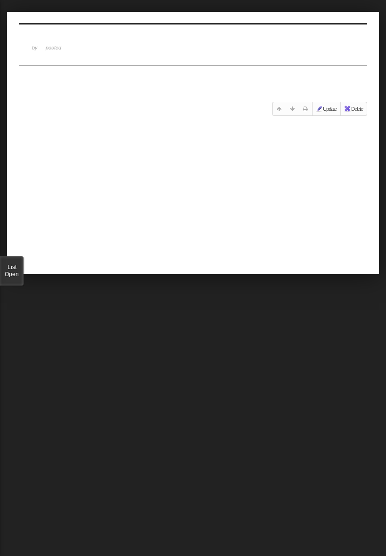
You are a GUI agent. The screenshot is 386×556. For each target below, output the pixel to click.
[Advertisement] (193, 197)
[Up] (279, 108)
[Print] (305, 108)
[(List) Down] (292, 108)
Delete (357, 109)
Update (330, 109)
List (12, 271)
